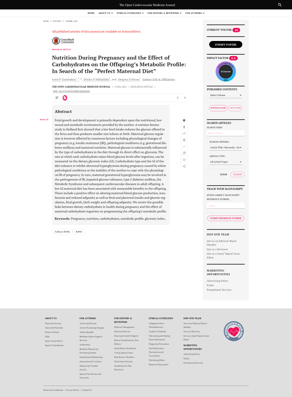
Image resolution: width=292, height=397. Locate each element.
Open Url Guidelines (54, 345)
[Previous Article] (178, 98)
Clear (223, 174)
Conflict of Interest (157, 331)
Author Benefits (87, 332)
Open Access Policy (54, 341)
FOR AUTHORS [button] (194, 13)
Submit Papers (226, 44)
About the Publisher (54, 327)
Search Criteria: (220, 142)
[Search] (280, 4)
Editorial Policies (122, 331)
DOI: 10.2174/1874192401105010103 (71, 91)
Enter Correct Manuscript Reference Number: (223, 197)
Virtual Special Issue (123, 352)
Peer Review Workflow (124, 357)
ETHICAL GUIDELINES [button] (129, 13)
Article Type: (217, 156)
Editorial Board (52, 332)
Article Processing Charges (92, 327)
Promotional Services (219, 289)
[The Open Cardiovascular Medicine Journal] (233, 331)
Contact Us (87, 390)
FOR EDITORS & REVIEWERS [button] (163, 13)
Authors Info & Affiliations (158, 79)
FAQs (47, 336)
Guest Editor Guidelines (125, 348)
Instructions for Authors (91, 361)
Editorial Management (124, 327)
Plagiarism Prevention (159, 344)
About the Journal (53, 323)
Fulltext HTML (62, 231)
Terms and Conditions (53, 390)
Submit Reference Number (225, 218)
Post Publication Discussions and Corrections (156, 352)
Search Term (214, 127)
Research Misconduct (158, 364)
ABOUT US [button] (104, 13)
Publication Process (123, 361)
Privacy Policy (72, 390)
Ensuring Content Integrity (126, 336)
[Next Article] (185, 98)
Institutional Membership (91, 357)
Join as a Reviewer (217, 249)
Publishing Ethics (157, 360)
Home (91, 13)
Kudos (210, 285)
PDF (80, 231)
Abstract (43, 120)
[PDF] (65, 98)
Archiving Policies (88, 323)
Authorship (85, 344)
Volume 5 (57, 21)
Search (237, 174)
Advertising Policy (217, 280)
